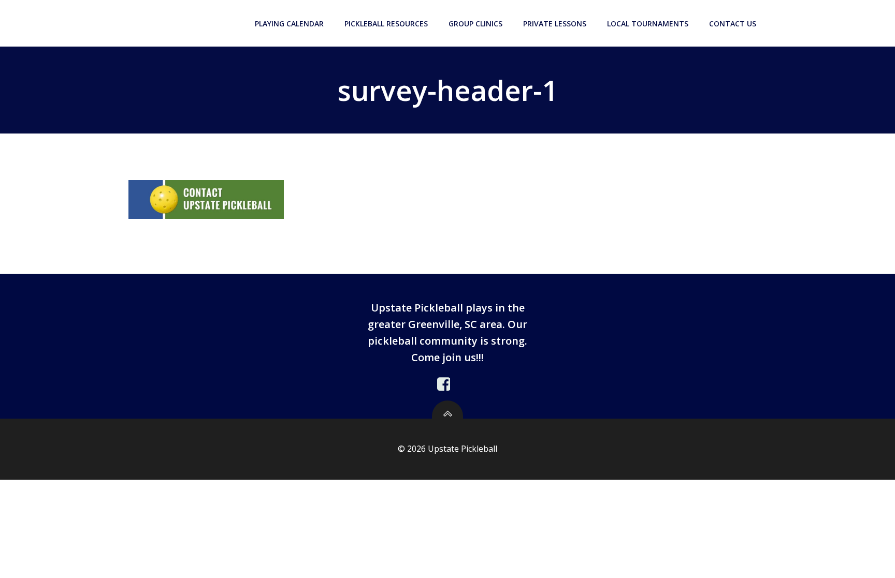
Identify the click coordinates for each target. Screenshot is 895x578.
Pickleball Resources (386, 23)
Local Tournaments (647, 23)
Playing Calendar (289, 23)
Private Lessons (554, 23)
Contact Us (732, 23)
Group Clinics (475, 23)
